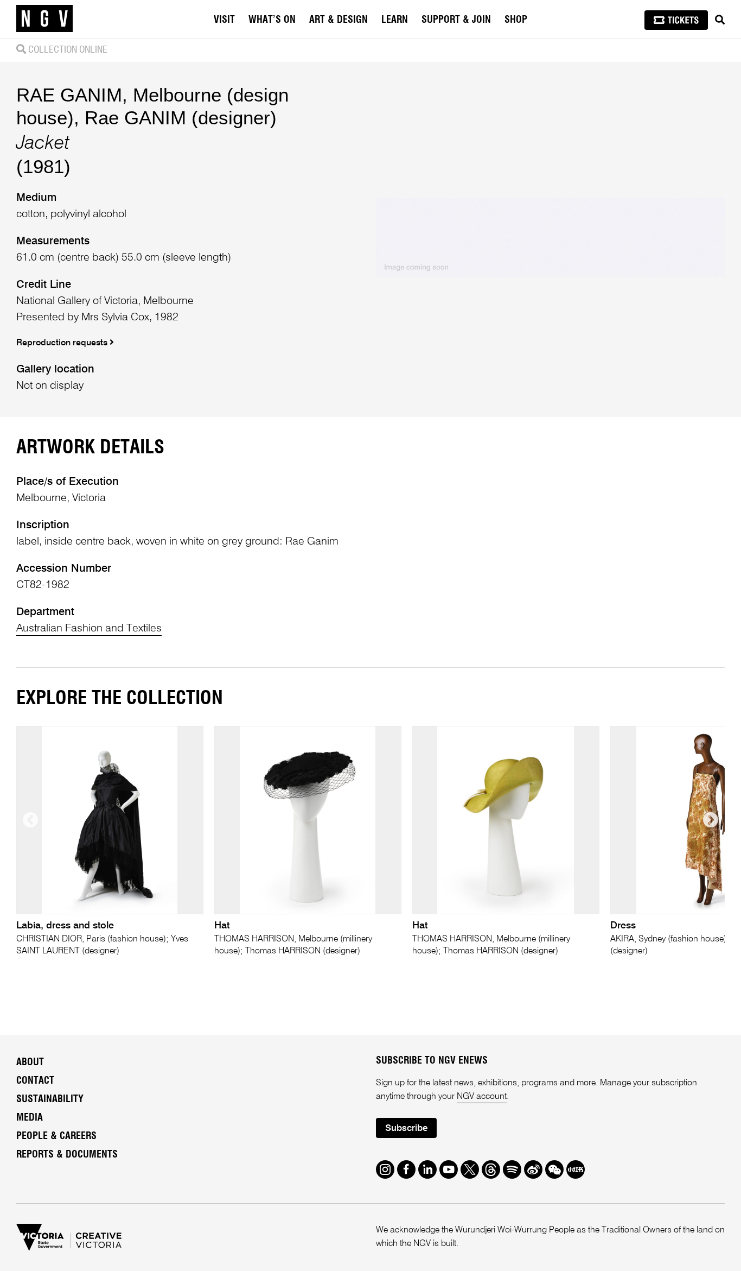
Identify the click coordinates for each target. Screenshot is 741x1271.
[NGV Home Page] (44, 19)
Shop (515, 20)
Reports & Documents (67, 1155)
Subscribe (406, 1128)
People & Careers (56, 1136)
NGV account (482, 1096)
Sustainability (50, 1099)
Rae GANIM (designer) (181, 117)
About (30, 1062)
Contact (35, 1081)
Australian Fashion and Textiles (89, 628)
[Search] (720, 20)
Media (29, 1118)
